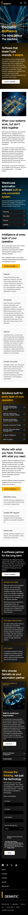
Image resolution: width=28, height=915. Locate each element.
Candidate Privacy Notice (8, 910)
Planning (6, 211)
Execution (6, 215)
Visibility (5, 224)
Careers (4, 873)
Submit (10, 853)
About (4, 869)
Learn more (8, 743)
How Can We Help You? (11, 825)
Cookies (18, 907)
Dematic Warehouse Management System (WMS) (10, 407)
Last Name (7, 809)
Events (4, 882)
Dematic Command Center (12, 424)
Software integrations (10, 489)
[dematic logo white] (10, 896)
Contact (4, 878)
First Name (7, 801)
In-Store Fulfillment (9, 434)
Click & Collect (8, 439)
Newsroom (5, 886)
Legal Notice (15, 904)
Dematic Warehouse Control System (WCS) (10, 420)
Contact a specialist (9, 81)
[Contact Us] (6, 3)
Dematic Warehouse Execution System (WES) (11, 414)
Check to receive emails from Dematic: (15, 836)
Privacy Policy (11, 847)
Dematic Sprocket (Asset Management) (11, 430)
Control (5, 220)
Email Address (8, 817)
